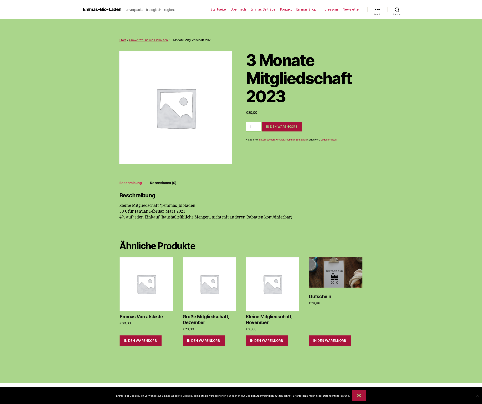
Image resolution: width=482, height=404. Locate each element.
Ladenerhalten (329, 139)
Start (122, 40)
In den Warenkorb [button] (140, 341)
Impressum (329, 9)
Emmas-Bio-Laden (102, 9)
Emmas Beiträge (263, 9)
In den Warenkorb (282, 126)
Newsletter (351, 9)
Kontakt (286, 9)
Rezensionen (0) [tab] (163, 183)
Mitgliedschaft (267, 139)
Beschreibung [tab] (130, 183)
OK (358, 395)
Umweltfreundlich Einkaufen (148, 40)
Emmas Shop (306, 9)
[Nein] (477, 396)
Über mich (238, 9)
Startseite (218, 9)
